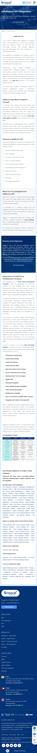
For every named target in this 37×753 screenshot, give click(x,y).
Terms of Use (12, 734)
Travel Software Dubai (22, 525)
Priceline (31, 568)
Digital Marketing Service (10, 568)
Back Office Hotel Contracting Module (21, 504)
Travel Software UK (22, 527)
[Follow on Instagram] (19, 745)
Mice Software (19, 493)
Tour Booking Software (23, 513)
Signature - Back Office (8, 635)
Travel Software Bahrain (21, 537)
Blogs (3, 659)
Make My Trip (19, 576)
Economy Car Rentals (20, 572)
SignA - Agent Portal (8, 638)
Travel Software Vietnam (21, 540)
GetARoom (7, 572)
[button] (18, 751)
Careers (3, 656)
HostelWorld (29, 574)
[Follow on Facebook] (3, 745)
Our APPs (4, 647)
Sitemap (4, 671)
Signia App (15, 550)
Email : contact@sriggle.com (10, 603)
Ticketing (5, 557)
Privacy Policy (4, 734)
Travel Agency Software (26, 497)
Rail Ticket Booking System (21, 559)
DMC (2, 617)
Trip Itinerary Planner (23, 515)
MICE (2, 626)
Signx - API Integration (8, 644)
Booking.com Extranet (9, 574)
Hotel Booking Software (10, 497)
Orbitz (31, 572)
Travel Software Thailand (22, 727)
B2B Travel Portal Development (23, 489)
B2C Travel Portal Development (13, 491)
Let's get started (18, 265)
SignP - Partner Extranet (9, 641)
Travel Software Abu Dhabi (21, 542)
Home (3, 31)
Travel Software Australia (24, 723)
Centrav (11, 576)
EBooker (5, 576)
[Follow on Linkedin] (15, 745)
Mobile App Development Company (14, 506)
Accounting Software (17, 502)
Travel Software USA (9, 525)
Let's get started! (18, 22)
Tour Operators (6, 620)
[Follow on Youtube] (11, 745)
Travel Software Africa (22, 531)
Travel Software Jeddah (21, 535)
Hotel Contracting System (21, 510)
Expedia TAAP (23, 568)
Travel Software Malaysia (21, 529)
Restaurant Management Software (22, 495)
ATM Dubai (20, 570)
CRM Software (12, 570)
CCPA (22, 734)
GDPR (18, 734)
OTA (2, 623)
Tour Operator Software (10, 487)
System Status (5, 665)
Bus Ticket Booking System (18, 557)
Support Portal (6, 662)
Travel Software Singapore (22, 533)
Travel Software (8, 500)
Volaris (4, 570)
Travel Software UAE (16, 729)
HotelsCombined (29, 570)
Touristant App (7, 550)
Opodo (21, 574)
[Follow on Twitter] (7, 745)
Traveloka (28, 576)
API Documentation (7, 668)
